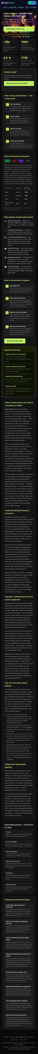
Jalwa (9, 3)
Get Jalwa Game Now (15, 341)
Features (21, 7)
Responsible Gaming (20, 1037)
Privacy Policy (14, 1040)
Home (5, 7)
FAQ (26, 7)
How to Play (13, 7)
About (6, 1037)
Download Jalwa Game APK (17, 83)
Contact (11, 1037)
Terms (21, 1040)
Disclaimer (31, 1037)
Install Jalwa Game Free (15, 29)
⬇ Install (32, 3)
